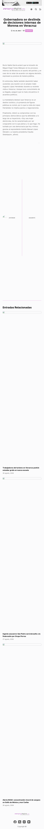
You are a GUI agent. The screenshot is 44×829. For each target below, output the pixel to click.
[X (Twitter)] (19, 821)
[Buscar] (36, 9)
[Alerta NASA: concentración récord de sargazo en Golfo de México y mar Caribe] (22, 720)
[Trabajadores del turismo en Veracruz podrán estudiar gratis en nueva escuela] (22, 387)
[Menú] (40, 9)
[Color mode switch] (31, 9)
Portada (29, 30)
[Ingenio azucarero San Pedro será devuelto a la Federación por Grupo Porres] (22, 554)
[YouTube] (28, 821)
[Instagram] (24, 821)
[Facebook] (15, 821)
